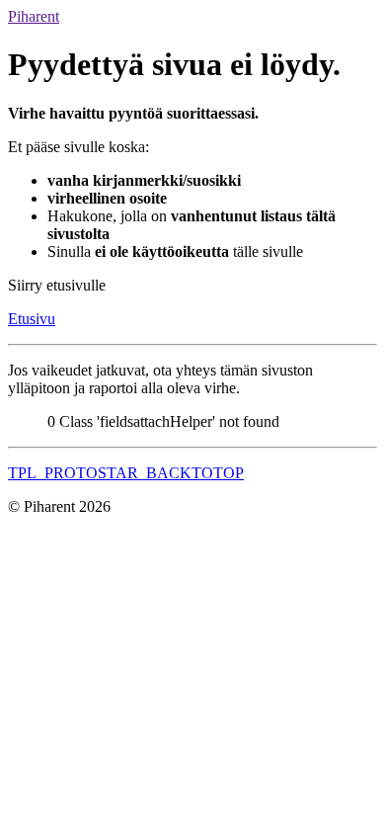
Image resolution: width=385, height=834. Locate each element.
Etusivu (31, 318)
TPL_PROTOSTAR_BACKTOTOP (126, 472)
